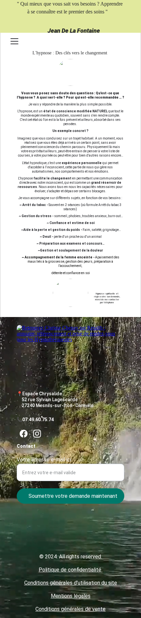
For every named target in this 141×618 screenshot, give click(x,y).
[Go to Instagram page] (37, 434)
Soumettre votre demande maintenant (73, 496)
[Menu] (14, 41)
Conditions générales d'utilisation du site (70, 583)
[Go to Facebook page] (24, 434)
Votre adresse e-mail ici (44, 460)
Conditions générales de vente (70, 609)
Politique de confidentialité (71, 570)
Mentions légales (71, 596)
